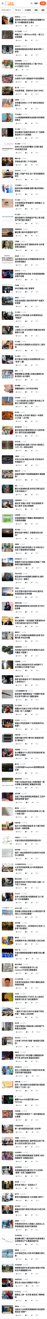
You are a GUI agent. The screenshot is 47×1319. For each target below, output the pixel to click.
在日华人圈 (18, 908)
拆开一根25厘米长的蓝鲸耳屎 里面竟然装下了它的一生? (30, 1085)
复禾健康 (17, 386)
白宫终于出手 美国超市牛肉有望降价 (29, 78)
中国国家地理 (19, 1126)
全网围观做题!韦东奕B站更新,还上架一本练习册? (30, 812)
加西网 (17, 100)
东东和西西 (18, 1167)
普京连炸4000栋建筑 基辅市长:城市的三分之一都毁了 (29, 577)
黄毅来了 (17, 632)
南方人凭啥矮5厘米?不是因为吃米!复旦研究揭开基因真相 (30, 1071)
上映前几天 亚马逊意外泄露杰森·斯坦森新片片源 (30, 331)
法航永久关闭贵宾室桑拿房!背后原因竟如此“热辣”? (30, 1310)
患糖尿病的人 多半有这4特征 (26, 388)
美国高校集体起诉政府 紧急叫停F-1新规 (29, 50)
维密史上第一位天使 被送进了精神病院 (29, 1295)
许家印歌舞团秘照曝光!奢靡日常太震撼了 (30, 954)
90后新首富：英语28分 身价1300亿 (29, 90)
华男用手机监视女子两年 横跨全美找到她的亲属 (29, 983)
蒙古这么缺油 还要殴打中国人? (27, 1282)
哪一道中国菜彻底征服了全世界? (28, 1128)
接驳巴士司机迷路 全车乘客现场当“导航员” (29, 316)
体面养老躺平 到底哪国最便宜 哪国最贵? (30, 475)
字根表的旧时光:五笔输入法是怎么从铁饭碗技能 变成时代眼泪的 (30, 1225)
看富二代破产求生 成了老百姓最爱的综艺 (29, 174)
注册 (42, 3)
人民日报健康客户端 (21, 691)
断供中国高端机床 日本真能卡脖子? (29, 1197)
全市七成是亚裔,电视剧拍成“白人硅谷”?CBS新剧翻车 (29, 897)
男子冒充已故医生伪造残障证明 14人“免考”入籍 (30, 360)
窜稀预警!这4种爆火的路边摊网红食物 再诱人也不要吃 (29, 375)
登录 (36, 3)
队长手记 (17, 1038)
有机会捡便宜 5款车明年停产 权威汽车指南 (29, 301)
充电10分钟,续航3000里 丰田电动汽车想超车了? (29, 460)
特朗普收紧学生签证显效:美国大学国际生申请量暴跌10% (30, 1269)
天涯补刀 (17, 838)
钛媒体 (17, 618)
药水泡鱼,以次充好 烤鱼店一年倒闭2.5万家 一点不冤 (29, 416)
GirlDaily (18, 1292)
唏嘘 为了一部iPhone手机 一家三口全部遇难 (29, 35)
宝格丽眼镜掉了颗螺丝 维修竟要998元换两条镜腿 (29, 519)
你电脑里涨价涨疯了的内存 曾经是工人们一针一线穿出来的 (29, 445)
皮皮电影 (17, 794)
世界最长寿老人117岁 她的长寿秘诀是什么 (29, 104)
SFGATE (17, 720)
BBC (16, 486)
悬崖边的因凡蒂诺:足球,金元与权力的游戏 (30, 1210)
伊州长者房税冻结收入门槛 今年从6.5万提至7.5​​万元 (29, 65)
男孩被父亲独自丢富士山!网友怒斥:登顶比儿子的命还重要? (30, 912)
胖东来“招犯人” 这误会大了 (26, 1185)
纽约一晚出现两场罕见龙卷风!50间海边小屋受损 (30, 853)
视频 (36, 10)
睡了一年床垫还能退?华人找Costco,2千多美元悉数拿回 (26, 968)
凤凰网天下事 (19, 676)
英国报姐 (17, 750)
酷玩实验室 (18, 879)
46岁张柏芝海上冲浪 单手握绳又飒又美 (30, 1254)
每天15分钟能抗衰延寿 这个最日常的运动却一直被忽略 (30, 827)
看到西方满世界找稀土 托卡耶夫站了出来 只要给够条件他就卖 (29, 548)
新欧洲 (17, 1306)
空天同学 (17, 398)
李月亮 (17, 1023)
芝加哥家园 (18, 61)
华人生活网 (18, 31)
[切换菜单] (2, 3)
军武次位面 (18, 574)
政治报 (17, 256)
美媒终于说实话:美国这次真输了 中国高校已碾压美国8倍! (30, 563)
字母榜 (17, 285)
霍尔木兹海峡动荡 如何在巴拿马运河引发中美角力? (29, 489)
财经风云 (17, 17)
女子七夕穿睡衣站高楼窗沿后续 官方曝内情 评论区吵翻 (29, 636)
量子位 (17, 764)
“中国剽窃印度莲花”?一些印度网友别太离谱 (30, 1115)
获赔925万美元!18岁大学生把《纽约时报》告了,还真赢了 (29, 709)
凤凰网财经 (18, 229)
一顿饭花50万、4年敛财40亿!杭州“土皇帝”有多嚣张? (30, 927)
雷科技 (17, 808)
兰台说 (17, 994)
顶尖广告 (17, 950)
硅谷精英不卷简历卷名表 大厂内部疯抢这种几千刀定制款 (29, 133)
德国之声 (17, 471)
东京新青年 (18, 1153)
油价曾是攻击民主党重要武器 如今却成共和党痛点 (29, 260)
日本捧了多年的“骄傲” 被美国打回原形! (29, 1042)
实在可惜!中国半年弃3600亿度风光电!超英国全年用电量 (29, 592)
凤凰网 (17, 544)
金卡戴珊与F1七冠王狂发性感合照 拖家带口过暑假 (30, 753)
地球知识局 (18, 1279)
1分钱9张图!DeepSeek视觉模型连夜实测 (29, 768)
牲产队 (17, 1194)
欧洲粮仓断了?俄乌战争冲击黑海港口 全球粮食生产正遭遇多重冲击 (30, 1239)
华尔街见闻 (18, 1235)
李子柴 (17, 412)
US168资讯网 (19, 979)
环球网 (17, 327)
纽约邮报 (17, 850)
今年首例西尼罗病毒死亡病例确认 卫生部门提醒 (29, 204)
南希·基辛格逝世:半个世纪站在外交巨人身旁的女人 (30, 680)
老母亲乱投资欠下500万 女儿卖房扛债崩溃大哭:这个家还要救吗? (29, 998)
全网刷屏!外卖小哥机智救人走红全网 (30, 940)
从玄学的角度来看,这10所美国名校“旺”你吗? (29, 868)
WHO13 (17, 271)
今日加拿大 (18, 114)
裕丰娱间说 (18, 427)
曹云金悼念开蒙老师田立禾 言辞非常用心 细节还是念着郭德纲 (29, 431)
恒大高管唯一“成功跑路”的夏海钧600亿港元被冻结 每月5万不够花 (30, 621)
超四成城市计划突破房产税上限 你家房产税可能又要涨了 (29, 218)
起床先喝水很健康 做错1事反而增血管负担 (29, 189)
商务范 (17, 1052)
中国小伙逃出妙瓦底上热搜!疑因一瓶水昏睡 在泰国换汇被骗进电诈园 (30, 783)
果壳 (16, 371)
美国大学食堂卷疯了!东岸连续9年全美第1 (29, 724)
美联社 (17, 298)
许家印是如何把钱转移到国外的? (28, 840)
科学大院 (17, 442)
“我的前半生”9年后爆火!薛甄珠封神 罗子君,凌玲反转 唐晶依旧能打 (29, 1056)
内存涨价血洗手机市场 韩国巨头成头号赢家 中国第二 (29, 651)
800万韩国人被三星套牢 (24, 288)
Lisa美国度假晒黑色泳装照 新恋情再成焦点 (29, 118)
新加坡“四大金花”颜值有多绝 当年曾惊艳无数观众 (29, 245)
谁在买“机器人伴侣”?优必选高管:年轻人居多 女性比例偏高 (29, 504)
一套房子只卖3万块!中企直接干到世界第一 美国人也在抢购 (29, 1012)
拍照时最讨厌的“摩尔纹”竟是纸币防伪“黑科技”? (29, 739)
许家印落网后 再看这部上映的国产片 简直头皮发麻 (29, 1027)
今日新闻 (28, 10)
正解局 (17, 456)
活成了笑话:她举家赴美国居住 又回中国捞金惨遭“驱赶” (30, 797)
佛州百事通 (18, 964)
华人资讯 (17, 129)
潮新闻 (17, 1250)
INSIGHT (18, 46)
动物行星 (17, 1082)
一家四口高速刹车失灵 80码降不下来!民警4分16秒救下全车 (29, 665)
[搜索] (32, 3)
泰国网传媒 (18, 779)
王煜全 (17, 588)
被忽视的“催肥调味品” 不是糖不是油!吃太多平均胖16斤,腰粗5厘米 (30, 695)
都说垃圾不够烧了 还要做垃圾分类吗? (29, 533)
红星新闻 (17, 515)
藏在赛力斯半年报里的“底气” (26, 232)
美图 (42, 10)
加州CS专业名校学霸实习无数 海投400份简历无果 (29, 148)
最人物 (17, 88)
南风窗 (17, 1182)
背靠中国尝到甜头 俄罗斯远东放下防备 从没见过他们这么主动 (29, 1142)
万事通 (17, 241)
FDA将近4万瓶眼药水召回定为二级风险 (30, 345)
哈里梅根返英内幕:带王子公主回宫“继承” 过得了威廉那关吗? (29, 1171)
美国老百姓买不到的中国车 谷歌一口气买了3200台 (29, 883)
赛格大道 (17, 159)
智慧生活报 (18, 603)
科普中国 (17, 735)
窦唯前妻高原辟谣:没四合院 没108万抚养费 (29, 607)
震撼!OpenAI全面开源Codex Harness (27, 1100)
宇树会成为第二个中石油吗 (26, 161)
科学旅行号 (18, 559)
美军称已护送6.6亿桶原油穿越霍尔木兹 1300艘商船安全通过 (30, 21)
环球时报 (17, 1111)
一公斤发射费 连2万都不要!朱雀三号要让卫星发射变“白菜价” (29, 402)
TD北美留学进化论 (20, 864)
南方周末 (17, 530)
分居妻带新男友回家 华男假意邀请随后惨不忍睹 (29, 275)
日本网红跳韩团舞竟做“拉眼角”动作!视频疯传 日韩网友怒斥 (29, 1156)
